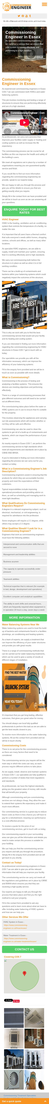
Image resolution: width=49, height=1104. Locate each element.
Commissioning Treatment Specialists (20, 1095)
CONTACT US (24, 949)
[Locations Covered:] (3, 4)
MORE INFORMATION (24, 617)
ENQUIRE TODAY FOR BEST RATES (24, 211)
